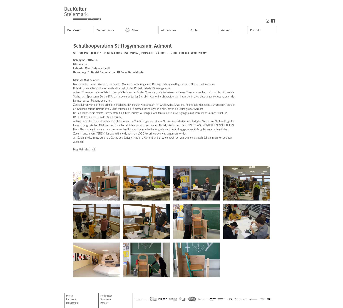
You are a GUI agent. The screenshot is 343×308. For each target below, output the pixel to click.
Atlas (134, 30)
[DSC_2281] (146, 260)
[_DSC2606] (146, 183)
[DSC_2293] (96, 260)
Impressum (71, 299)
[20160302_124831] (196, 260)
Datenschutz (72, 302)
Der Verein (74, 30)
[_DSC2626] (246, 183)
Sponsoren (105, 299)
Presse (69, 295)
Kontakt (255, 30)
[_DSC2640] (246, 221)
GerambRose (105, 30)
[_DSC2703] (146, 221)
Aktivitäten (168, 30)
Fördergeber (106, 295)
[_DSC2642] (96, 221)
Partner (103, 302)
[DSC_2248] (196, 221)
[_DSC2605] (196, 183)
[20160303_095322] (96, 183)
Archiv (195, 30)
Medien (225, 30)
